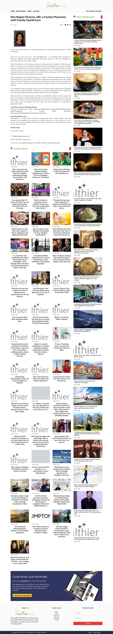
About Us (56, 616)
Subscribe (88, 623)
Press (56, 614)
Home (56, 612)
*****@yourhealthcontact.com (20, 136)
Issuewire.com (41, 57)
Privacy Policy (97, 632)
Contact (56, 620)
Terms (90, 632)
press (29, 11)
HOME (13, 11)
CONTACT (36, 11)
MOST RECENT (21, 11)
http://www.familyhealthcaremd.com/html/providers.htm (28, 113)
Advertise (56, 618)
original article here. (54, 143)
